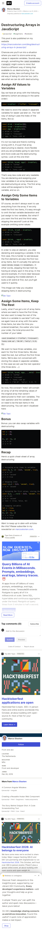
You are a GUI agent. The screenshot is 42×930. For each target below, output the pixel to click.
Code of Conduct (14, 646)
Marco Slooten (13, 9)
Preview (21, 639)
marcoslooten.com (27, 13)
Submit (10, 639)
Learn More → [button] (9, 724)
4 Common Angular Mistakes (13, 788)
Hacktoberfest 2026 (10, 862)
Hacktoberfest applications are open (17, 700)
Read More (7, 615)
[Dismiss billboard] (38, 875)
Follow (21, 744)
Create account (32, 3)
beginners (18, 34)
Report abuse (29, 646)
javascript (7, 34)
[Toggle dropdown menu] (38, 536)
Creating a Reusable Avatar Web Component (20, 797)
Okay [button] (6, 926)
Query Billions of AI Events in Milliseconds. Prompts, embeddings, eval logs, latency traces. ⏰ (20, 571)
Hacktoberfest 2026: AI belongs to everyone (17, 848)
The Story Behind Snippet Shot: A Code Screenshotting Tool (18, 808)
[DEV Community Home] (9, 3)
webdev (28, 34)
